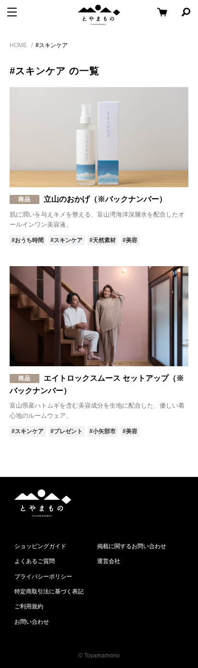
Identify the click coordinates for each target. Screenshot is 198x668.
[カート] (162, 12)
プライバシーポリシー (43, 576)
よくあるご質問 (34, 561)
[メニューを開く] (12, 12)
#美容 (130, 240)
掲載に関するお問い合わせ (131, 546)
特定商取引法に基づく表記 (49, 591)
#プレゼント (66, 431)
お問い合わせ (31, 621)
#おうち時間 (28, 240)
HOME (18, 45)
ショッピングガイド (40, 546)
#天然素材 (102, 240)
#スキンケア (66, 240)
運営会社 (108, 561)
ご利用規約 (28, 606)
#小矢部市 (102, 431)
